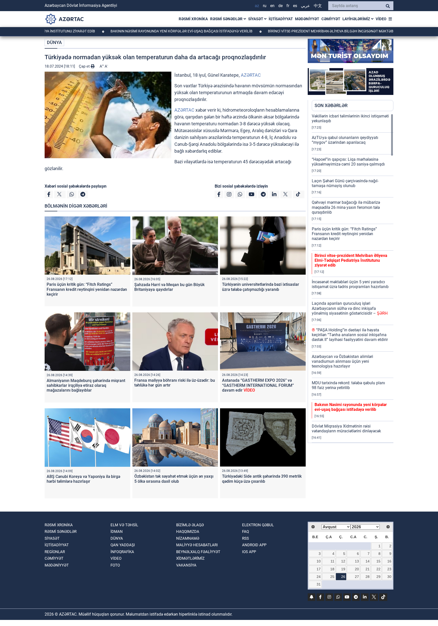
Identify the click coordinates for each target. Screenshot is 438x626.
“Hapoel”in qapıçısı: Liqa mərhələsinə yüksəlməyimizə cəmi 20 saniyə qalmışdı (348, 162)
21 (368, 569)
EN (272, 5)
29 (378, 577)
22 (378, 569)
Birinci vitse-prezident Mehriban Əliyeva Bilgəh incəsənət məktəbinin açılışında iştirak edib (328, 31)
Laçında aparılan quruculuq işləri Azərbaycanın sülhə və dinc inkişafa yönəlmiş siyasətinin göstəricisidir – (350, 308)
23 (389, 569)
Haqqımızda (187, 531)
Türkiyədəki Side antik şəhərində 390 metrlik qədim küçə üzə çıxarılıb (262, 478)
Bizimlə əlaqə (190, 525)
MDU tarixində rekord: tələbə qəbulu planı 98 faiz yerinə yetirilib (348, 385)
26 (343, 577)
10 (319, 561)
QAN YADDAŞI (123, 545)
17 (319, 569)
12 (343, 561)
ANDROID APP (254, 545)
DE (280, 5)
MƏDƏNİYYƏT (307, 19)
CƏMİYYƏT (330, 19)
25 (332, 577)
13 (357, 561)
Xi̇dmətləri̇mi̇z (190, 558)
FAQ (245, 531)
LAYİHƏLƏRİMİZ (356, 19)
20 (357, 569)
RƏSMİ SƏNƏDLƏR (227, 19)
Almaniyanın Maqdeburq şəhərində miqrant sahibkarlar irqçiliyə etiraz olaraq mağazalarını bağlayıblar (86, 385)
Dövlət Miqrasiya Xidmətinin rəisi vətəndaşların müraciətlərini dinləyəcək (346, 428)
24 (319, 577)
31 (319, 584)
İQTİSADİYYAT (281, 19)
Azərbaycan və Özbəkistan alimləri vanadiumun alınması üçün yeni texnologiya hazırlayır (342, 361)
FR (287, 5)
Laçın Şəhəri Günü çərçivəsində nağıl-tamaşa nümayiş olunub (345, 183)
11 (332, 561)
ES (295, 5)
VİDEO (381, 19)
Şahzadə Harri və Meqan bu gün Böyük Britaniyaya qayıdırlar (169, 287)
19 (343, 569)
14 (368, 561)
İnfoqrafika (122, 552)
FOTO (115, 565)
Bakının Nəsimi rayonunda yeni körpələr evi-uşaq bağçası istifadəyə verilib (155, 31)
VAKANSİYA (186, 565)
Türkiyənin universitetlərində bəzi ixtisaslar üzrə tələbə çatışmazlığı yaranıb (260, 287)
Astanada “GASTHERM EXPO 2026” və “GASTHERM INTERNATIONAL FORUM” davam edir (258, 385)
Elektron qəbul (258, 525)
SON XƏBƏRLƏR (331, 105)
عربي (305, 5)
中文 (318, 5)
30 (389, 577)
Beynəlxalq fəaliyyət (198, 552)
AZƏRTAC (251, 75)
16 (389, 561)
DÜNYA (54, 42)
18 (332, 569)
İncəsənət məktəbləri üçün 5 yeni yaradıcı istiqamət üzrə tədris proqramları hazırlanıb (350, 284)
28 (368, 577)
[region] (352, 278)
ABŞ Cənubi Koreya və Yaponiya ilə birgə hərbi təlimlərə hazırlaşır (83, 479)
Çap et (85, 66)
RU (264, 5)
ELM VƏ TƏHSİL (124, 525)
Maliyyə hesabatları (197, 545)
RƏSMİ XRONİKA (193, 19)
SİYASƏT (256, 19)
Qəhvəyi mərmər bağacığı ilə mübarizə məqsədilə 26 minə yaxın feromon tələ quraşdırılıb (346, 207)
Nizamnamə (187, 538)
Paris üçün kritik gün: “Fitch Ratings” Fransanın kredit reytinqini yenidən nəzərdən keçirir (87, 289)
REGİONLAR (55, 552)
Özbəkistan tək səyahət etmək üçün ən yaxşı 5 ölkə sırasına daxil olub (173, 478)
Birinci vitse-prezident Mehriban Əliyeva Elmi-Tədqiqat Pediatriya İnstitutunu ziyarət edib (351, 260)
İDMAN (117, 531)
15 (378, 561)
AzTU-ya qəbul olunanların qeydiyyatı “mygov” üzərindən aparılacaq (345, 140)
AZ (257, 5)
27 (357, 577)
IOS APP (249, 552)
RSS (245, 538)
